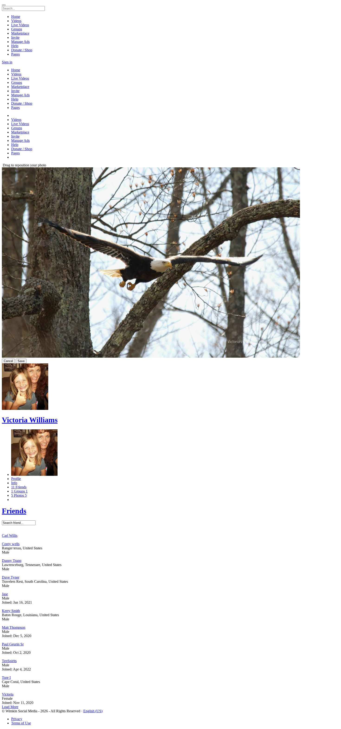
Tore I (6, 678)
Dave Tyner (10, 577)
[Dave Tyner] (170, 573)
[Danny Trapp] (170, 556)
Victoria (7, 694)
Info (14, 483)
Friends (14, 511)
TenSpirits (9, 661)
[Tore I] (170, 673)
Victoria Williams (30, 420)
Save (21, 361)
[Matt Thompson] (170, 623)
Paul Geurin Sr (13, 644)
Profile (16, 479)
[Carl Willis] (170, 531)
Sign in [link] (7, 62)
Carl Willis (9, 536)
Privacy (16, 719)
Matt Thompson (13, 627)
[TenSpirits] (170, 657)
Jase (5, 594)
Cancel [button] (8, 361)
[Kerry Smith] (170, 607)
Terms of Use (21, 723)
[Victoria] (170, 690)
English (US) (93, 711)
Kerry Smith (11, 611)
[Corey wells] (170, 540)
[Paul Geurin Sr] (170, 640)
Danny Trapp (11, 561)
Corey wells (10, 544)
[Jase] (170, 590)
